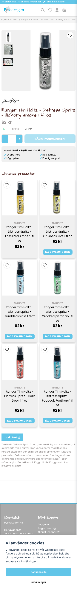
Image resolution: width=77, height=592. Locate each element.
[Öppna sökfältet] (42, 10)
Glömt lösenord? (49, 532)
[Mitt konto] (57, 10)
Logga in (43, 524)
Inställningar (38, 582)
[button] (70, 35)
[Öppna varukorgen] (64, 10)
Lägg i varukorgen (57, 252)
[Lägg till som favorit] (49, 10)
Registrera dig (47, 528)
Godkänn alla (38, 572)
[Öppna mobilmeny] (71, 10)
